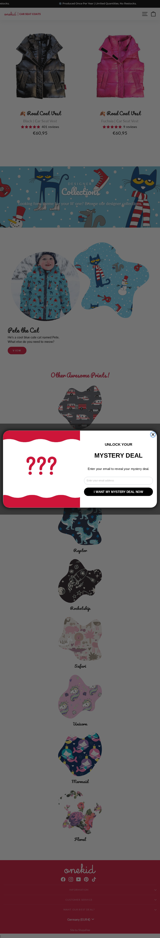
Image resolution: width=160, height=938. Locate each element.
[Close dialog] (153, 434)
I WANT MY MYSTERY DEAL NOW (118, 491)
